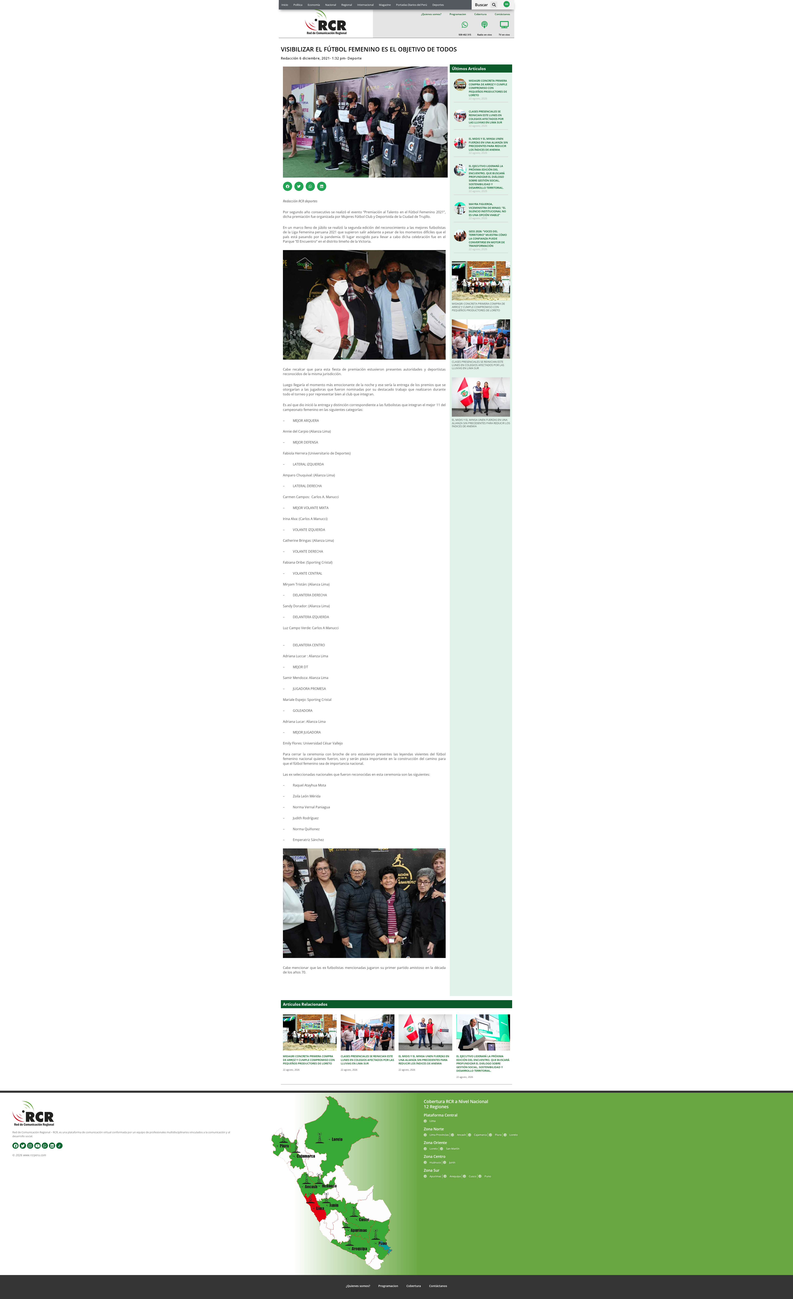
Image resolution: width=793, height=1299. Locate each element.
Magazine (385, 5)
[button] (493, 4)
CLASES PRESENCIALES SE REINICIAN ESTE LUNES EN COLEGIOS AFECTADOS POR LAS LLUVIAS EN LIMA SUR (486, 117)
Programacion (458, 14)
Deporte (355, 58)
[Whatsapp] (45, 1146)
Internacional (365, 5)
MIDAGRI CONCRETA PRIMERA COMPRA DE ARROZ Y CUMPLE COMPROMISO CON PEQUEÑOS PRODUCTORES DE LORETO (488, 88)
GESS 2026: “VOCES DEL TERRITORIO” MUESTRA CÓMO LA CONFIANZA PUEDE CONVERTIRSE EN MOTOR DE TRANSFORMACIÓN (488, 238)
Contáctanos (502, 14)
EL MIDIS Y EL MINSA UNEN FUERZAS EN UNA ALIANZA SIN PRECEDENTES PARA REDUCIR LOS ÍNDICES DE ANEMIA (488, 144)
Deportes (438, 5)
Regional (346, 5)
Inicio (284, 5)
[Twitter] (23, 1146)
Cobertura (480, 14)
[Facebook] (15, 1146)
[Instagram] (30, 1146)
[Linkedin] (52, 1146)
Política (297, 5)
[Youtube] (37, 1146)
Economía (314, 5)
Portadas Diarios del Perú (411, 5)
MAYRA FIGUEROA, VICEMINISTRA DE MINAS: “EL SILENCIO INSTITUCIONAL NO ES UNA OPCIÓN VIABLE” (487, 209)
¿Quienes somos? (431, 14)
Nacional (330, 5)
